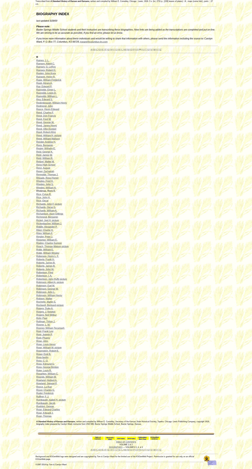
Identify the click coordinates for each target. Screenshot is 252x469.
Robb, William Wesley (47, 253)
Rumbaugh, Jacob (45, 403)
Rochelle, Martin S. (46, 302)
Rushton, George (45, 406)
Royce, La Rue (44, 387)
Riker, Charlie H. (44, 230)
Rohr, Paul (41, 318)
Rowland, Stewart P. (46, 383)
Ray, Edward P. (44, 86)
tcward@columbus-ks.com (93, 42)
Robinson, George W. (47, 289)
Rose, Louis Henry (46, 344)
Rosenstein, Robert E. (47, 351)
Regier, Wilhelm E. (46, 148)
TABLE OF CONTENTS (126, 442)
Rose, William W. (45, 347)
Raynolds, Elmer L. (46, 89)
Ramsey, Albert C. (45, 63)
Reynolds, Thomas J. (47, 174)
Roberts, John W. (45, 269)
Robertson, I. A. (44, 276)
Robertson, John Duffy (47, 279)
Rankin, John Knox (46, 73)
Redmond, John (44, 106)
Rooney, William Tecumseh (50, 328)
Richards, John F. (45, 204)
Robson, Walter (44, 298)
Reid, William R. (44, 158)
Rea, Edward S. (44, 99)
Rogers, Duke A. (44, 308)
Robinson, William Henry (49, 295)
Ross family (42, 357)
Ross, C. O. (42, 361)
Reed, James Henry (46, 125)
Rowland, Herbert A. (46, 380)
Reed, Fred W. (43, 119)
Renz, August (43, 168)
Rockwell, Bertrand (46, 305)
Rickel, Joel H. (43, 220)
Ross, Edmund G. (45, 364)
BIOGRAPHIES (116, 447)
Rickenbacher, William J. (49, 223)
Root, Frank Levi (44, 331)
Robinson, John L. (45, 292)
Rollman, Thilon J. (45, 321)
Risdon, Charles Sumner (49, 243)
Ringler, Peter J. (44, 236)
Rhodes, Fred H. (44, 181)
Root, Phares (43, 338)
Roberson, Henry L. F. (47, 256)
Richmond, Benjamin (47, 217)
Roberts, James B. (45, 263)
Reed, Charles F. (45, 112)
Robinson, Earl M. (45, 285)
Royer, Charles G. (45, 390)
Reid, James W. (44, 155)
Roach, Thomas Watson (48, 246)
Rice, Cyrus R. (43, 194)
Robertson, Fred (44, 272)
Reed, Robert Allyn (46, 132)
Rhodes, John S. (45, 184)
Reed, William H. (45, 135)
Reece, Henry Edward (47, 109)
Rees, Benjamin (44, 145)
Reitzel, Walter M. (45, 161)
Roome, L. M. (43, 325)
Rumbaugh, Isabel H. (47, 400)
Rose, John (42, 341)
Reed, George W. (45, 122)
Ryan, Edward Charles (48, 409)
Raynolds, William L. (47, 96)
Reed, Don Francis (46, 116)
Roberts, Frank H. (45, 259)
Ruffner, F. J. (42, 396)
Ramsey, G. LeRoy (46, 67)
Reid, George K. (44, 152)
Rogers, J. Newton (45, 312)
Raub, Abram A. (44, 83)
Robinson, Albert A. (46, 282)
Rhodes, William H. (46, 187)
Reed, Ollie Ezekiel (46, 129)
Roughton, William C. (47, 373)
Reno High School (45, 165)
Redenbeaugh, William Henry (51, 103)
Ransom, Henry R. (45, 77)
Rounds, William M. (46, 377)
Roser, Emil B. (43, 354)
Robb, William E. (45, 249)
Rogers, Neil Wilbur (46, 315)
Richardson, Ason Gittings (49, 214)
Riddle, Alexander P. (46, 227)
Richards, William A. (46, 210)
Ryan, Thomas (43, 416)
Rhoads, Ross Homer (47, 178)
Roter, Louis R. (44, 370)
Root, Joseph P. (44, 334)
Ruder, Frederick (45, 393)
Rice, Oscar (42, 200)
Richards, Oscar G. (46, 207)
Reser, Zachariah (45, 171)
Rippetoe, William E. (46, 240)
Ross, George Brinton (47, 367)
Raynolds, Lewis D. (46, 93)
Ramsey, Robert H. (46, 70)
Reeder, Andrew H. (46, 142)
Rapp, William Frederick (48, 80)
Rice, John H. (43, 197)
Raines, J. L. (42, 60)
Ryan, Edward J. (44, 413)
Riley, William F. (44, 233)
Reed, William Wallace (48, 138)
